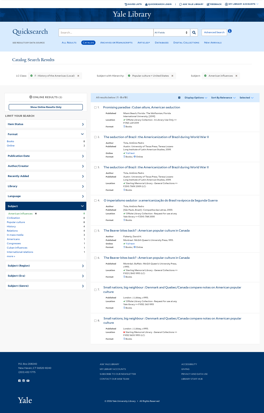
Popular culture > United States (150, 75)
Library (12, 186)
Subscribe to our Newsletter (118, 374)
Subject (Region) (19, 265)
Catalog (88, 42)
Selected (245, 97)
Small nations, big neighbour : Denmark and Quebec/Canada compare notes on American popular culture (172, 321)
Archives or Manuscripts (116, 42)
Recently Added (18, 176)
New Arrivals (213, 42)
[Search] (194, 32)
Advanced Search (214, 32)
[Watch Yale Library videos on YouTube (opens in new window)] (28, 380)
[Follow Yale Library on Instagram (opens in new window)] (23, 380)
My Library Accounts (113, 369)
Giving (185, 369)
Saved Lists (134, 4)
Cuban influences (17, 247)
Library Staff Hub (192, 379)
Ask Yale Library (193, 4)
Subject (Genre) (18, 285)
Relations (12, 230)
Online (11, 145)
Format (13, 134)
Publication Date (19, 155)
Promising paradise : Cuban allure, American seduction (141, 107)
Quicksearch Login (160, 4)
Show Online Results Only (45, 107)
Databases (162, 42)
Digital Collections (186, 42)
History (11, 226)
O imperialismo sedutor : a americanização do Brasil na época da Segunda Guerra (161, 200)
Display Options (194, 97)
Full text (130, 153)
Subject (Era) (16, 275)
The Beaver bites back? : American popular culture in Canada (147, 230)
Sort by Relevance (221, 97)
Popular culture (16, 222)
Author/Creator (18, 166)
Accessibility (189, 364)
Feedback (216, 4)
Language (14, 196)
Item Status (15, 124)
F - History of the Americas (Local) (54, 75)
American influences (220, 75)
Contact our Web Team (114, 379)
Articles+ (144, 42)
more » (11, 256)
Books (10, 141)
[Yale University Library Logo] (132, 15)
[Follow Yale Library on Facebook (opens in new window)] (19, 380)
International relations (20, 252)
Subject (13, 206)
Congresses (14, 243)
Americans (13, 239)
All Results (69, 42)
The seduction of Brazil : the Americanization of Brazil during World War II (156, 137)
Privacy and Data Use (194, 374)
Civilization (13, 217)
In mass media (15, 234)
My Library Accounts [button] (242, 3)
